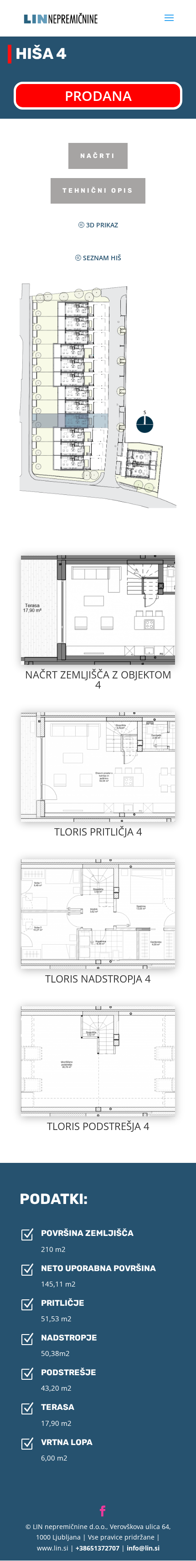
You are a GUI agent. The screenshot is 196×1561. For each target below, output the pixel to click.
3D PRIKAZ (102, 225)
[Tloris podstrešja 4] (98, 1113)
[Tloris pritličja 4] (98, 819)
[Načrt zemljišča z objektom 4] (98, 662)
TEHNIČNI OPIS (98, 190)
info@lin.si (143, 1548)
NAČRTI (98, 156)
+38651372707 (96, 1548)
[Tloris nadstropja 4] (98, 966)
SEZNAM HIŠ (102, 257)
